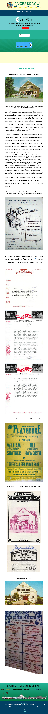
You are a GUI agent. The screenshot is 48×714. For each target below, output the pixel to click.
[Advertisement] (24, 57)
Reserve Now (25, 27)
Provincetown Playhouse (33, 258)
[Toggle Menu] (24, 14)
